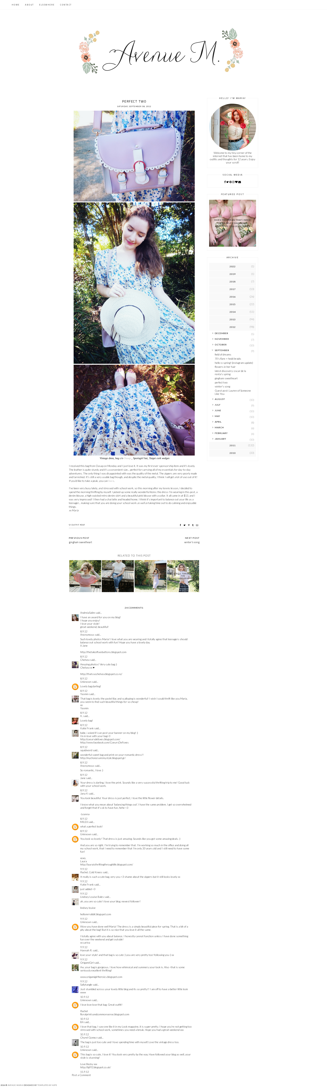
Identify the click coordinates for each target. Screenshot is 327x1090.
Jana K (84, 793)
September (222, 350)
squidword (86, 750)
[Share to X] (185, 525)
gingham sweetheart (226, 378)
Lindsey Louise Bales (92, 896)
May (217, 416)
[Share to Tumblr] (193, 525)
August (220, 399)
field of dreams (223, 354)
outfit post (78, 525)
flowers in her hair (225, 366)
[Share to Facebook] (181, 525)
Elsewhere (47, 4)
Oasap (127, 458)
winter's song (222, 386)
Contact (66, 4)
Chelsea (85, 659)
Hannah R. (86, 950)
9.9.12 (83, 869)
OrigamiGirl (87, 962)
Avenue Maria (15, 1085)
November (222, 338)
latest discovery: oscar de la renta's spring (230, 372)
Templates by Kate (47, 1085)
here (111, 480)
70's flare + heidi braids (228, 358)
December (221, 333)
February (221, 433)
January (220, 438)
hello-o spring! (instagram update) (234, 362)
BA (82, 1022)
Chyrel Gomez (88, 1037)
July (217, 404)
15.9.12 (84, 1071)
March (219, 427)
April (218, 421)
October (221, 344)
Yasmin (84, 694)
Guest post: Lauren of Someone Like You (233, 392)
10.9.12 (84, 996)
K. (81, 716)
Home (16, 4)
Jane (83, 778)
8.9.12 (83, 631)
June (218, 410)
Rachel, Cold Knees (91, 872)
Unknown (85, 681)
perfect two (221, 382)
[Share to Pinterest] (189, 525)
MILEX (84, 821)
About (29, 4)
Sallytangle (86, 984)
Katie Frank (87, 728)
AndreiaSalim (87, 612)
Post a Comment (81, 1075)
